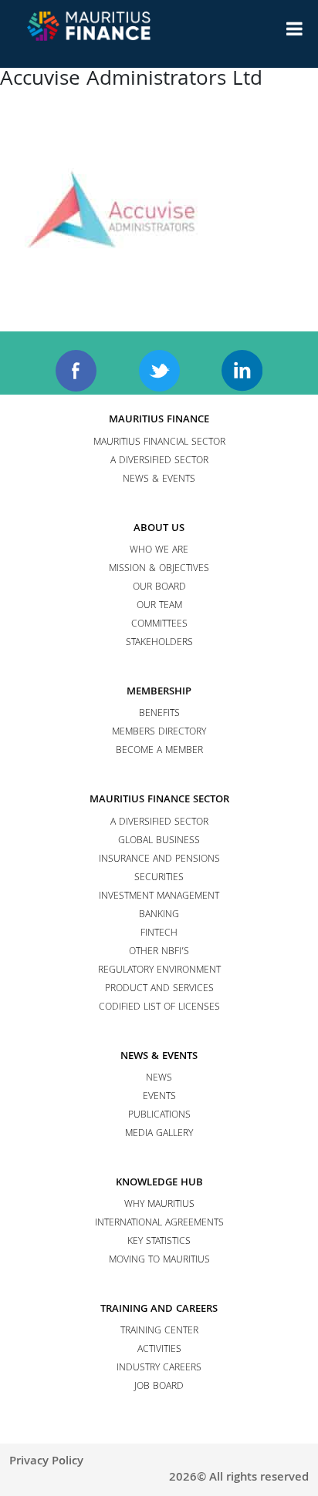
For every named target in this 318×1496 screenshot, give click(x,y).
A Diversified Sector (159, 823)
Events (159, 1097)
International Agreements (159, 1223)
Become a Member (159, 751)
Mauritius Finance (159, 420)
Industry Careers (159, 1368)
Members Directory (159, 732)
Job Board (159, 1387)
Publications (159, 1116)
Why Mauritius (159, 1205)
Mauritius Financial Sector (159, 443)
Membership (159, 692)
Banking (159, 915)
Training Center (159, 1331)
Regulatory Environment (159, 971)
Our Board (159, 588)
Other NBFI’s (159, 952)
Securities (159, 878)
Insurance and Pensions (159, 860)
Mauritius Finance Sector (159, 800)
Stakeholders (159, 643)
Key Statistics (159, 1242)
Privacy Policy (46, 1462)
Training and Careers (159, 1309)
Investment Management (159, 897)
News (159, 1079)
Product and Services (159, 989)
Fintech (159, 934)
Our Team (159, 606)
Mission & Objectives (159, 569)
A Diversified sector (159, 461)
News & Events (159, 480)
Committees (159, 625)
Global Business (159, 841)
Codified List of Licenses (159, 1008)
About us (159, 528)
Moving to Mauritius (159, 1260)
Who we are (159, 551)
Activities (159, 1350)
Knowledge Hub (159, 1183)
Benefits (159, 714)
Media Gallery (159, 1134)
